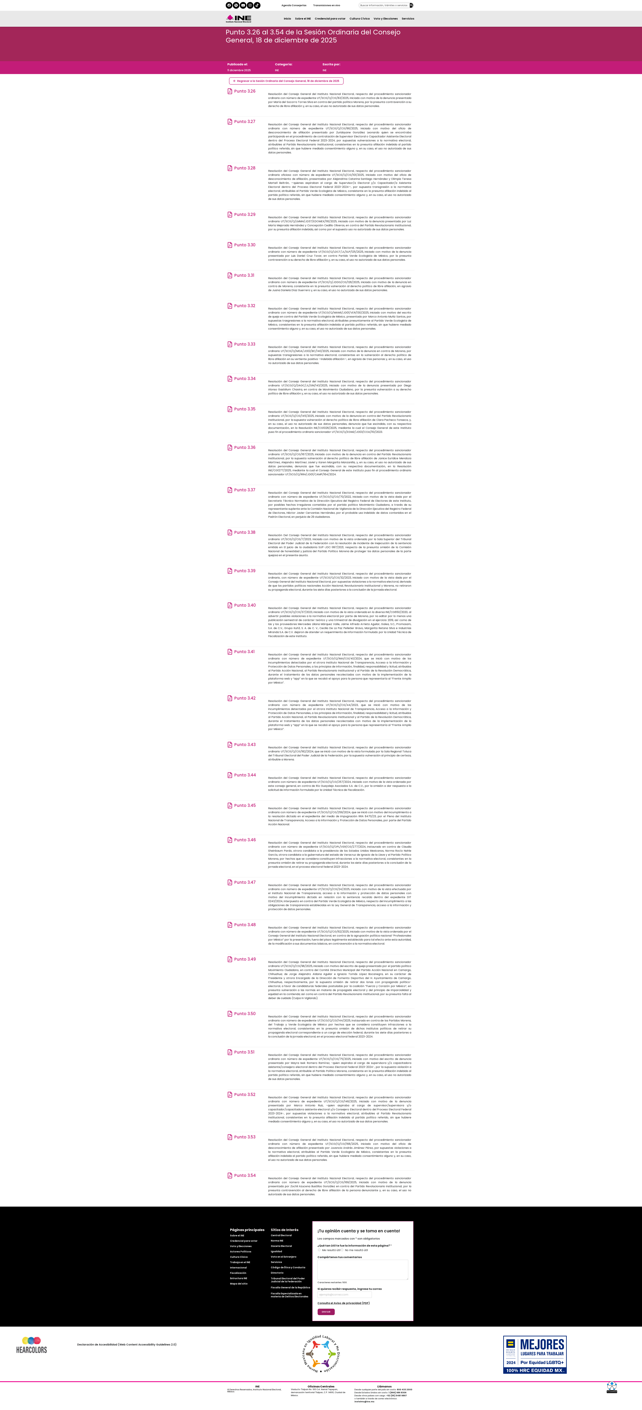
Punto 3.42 (245, 698)
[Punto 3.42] (230, 698)
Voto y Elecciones (386, 19)
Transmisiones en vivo (326, 5)
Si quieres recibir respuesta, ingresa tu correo (349, 1289)
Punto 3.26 (244, 91)
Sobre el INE (303, 19)
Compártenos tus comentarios (339, 1257)
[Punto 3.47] (230, 882)
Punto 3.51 (244, 1052)
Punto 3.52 (244, 1094)
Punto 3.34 (245, 378)
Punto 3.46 (245, 840)
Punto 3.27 (244, 121)
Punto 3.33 (244, 344)
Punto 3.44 (245, 775)
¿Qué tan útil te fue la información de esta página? (354, 1246)
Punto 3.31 (244, 275)
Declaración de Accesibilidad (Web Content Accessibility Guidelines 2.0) (127, 1344)
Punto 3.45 (245, 805)
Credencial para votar (330, 19)
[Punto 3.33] (230, 344)
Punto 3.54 (245, 1175)
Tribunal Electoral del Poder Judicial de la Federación (288, 1280)
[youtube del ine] (243, 5)
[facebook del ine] (229, 5)
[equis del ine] (236, 5)
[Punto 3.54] (230, 1175)
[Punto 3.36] (230, 447)
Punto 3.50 (245, 1013)
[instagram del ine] (250, 5)
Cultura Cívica (360, 19)
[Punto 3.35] (230, 409)
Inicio (287, 19)
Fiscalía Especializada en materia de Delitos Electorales (289, 1295)
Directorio (277, 1272)
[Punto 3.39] (230, 571)
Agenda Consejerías (293, 5)
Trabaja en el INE (240, 1262)
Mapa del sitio (239, 1283)
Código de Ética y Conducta (288, 1267)
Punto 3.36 (244, 447)
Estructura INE (238, 1278)
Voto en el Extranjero (283, 1256)
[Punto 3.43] (230, 745)
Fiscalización (238, 1273)
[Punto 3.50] (230, 1014)
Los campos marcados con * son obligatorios (348, 1239)
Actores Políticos (240, 1251)
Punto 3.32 (244, 306)
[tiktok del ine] (257, 5)
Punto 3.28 (244, 168)
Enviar (326, 1311)
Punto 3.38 (244, 532)
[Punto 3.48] (230, 925)
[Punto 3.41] (230, 652)
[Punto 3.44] (230, 775)
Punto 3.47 (245, 882)
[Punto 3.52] (230, 1094)
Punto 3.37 (244, 490)
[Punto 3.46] (230, 840)
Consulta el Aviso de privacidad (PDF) (343, 1303)
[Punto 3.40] (230, 605)
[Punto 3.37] (230, 490)
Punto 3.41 (244, 651)
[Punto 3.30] (230, 245)
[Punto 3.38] (230, 532)
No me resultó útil (356, 1250)
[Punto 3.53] (230, 1137)
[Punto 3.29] (230, 214)
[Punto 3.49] (230, 959)
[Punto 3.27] (230, 122)
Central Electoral (281, 1235)
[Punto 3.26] (230, 91)
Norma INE (277, 1240)
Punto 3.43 (245, 744)
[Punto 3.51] (230, 1052)
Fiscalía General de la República (290, 1287)
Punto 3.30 (244, 245)
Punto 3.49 (245, 959)
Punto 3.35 (244, 409)
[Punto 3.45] (230, 805)
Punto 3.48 (245, 925)
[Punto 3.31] (230, 275)
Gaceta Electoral (281, 1246)
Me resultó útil (331, 1250)
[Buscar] (411, 5)
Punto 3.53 (244, 1137)
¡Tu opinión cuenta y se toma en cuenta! (358, 1231)
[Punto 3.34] (230, 379)
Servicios (408, 19)
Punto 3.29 (244, 214)
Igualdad (276, 1251)
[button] (612, 1387)
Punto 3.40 (245, 605)
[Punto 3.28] (230, 168)
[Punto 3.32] (230, 306)
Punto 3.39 (244, 571)
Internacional (238, 1267)
